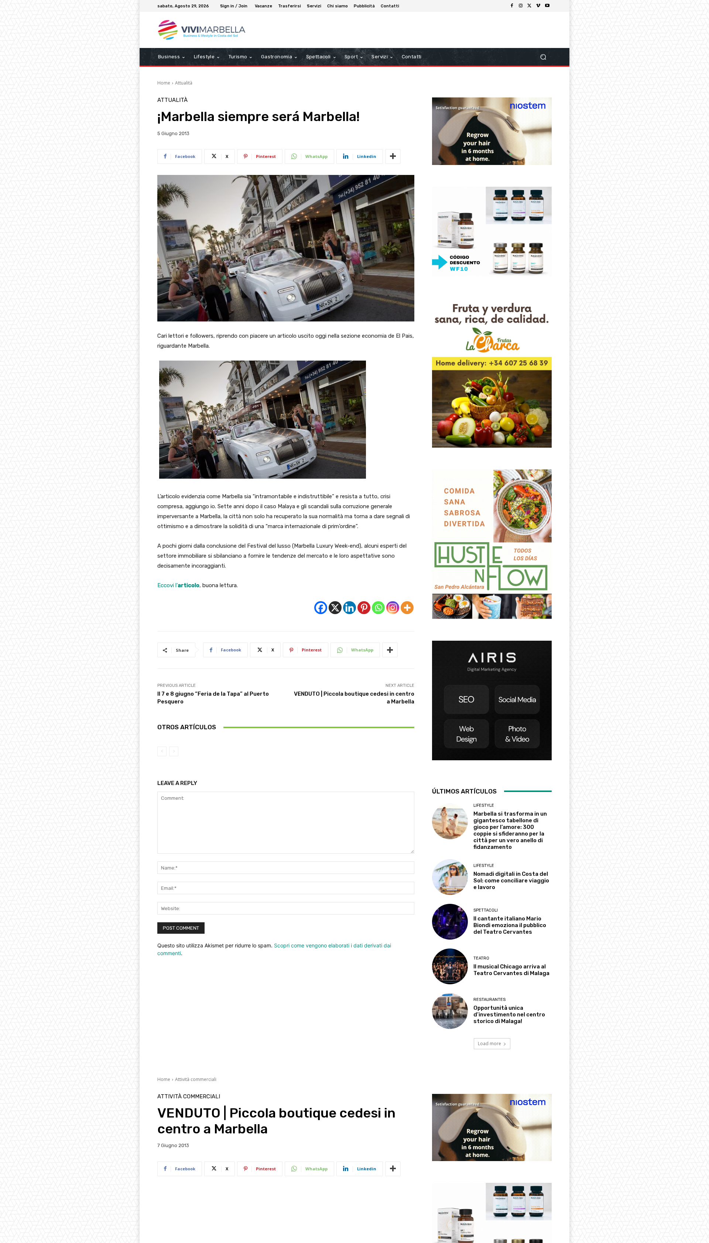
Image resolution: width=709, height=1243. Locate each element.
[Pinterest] (363, 607)
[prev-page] (162, 751)
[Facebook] (511, 5)
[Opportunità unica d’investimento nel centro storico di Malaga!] (450, 1011)
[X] (529, 5)
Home (163, 83)
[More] (393, 156)
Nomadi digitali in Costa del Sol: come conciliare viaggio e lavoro (511, 881)
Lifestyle (483, 805)
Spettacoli (485, 910)
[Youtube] (547, 5)
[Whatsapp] (378, 607)
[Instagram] (520, 5)
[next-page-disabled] (173, 751)
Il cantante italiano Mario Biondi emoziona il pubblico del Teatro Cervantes (509, 925)
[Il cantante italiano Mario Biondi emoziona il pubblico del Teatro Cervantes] (450, 922)
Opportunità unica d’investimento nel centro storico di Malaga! (509, 1015)
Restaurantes (489, 1000)
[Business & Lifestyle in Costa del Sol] (210, 30)
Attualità (183, 83)
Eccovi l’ (178, 585)
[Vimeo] (538, 5)
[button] (543, 57)
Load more (489, 1043)
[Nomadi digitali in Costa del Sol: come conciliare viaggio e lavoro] (450, 877)
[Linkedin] (349, 607)
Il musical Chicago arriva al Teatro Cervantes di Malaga (511, 970)
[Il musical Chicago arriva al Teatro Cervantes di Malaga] (450, 966)
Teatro (481, 958)
